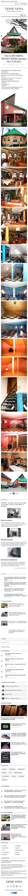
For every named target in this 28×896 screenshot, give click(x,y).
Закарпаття (21, 769)
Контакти (21, 776)
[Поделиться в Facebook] (14, 493)
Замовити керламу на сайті (20, 568)
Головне (16, 64)
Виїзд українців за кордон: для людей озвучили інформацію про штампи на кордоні (17, 614)
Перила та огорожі (6, 520)
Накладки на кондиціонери (9, 560)
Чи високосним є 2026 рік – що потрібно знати (19, 724)
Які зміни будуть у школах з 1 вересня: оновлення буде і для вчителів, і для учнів (16, 605)
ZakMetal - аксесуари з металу (12, 698)
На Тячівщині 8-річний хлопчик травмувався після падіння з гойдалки (17, 631)
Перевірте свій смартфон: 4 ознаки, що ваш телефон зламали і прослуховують (18, 735)
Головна (4, 769)
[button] (22, 15)
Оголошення (5, 776)
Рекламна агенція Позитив (11, 686)
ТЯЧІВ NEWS (14, 8)
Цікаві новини (21, 707)
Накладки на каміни (7, 540)
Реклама (4, 779)
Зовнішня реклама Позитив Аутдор (13, 690)
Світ (10, 772)
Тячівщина (10, 64)
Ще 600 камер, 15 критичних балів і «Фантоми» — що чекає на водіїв (18, 622)
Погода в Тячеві (5, 647)
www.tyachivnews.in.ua (6, 868)
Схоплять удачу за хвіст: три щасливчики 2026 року (19, 743)
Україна (4, 772)
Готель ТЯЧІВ (8, 694)
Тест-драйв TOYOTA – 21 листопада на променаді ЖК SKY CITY (18, 753)
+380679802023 (5, 88)
